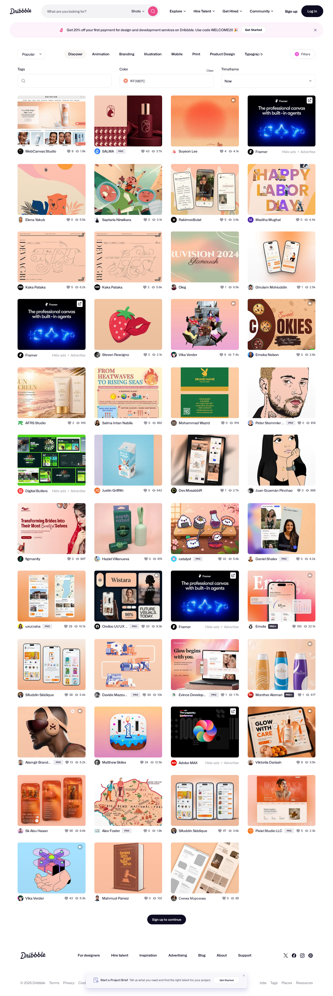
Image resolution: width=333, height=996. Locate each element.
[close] (315, 30)
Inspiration (148, 955)
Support (244, 955)
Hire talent (119, 955)
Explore (176, 11)
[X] (286, 955)
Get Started (253, 30)
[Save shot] (67, 137)
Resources (304, 983)
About (222, 955)
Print (196, 54)
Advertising (177, 955)
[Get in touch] (57, 137)
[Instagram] (302, 955)
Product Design (222, 54)
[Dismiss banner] (244, 975)
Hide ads (289, 152)
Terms (54, 983)
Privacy (69, 983)
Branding (126, 54)
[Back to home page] (20, 11)
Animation (100, 54)
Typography (254, 54)
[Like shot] (76, 137)
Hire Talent (202, 11)
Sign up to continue (166, 919)
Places (287, 983)
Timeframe (230, 69)
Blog (202, 955)
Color (123, 69)
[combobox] (84, 11)
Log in (312, 11)
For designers (89, 955)
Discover (75, 54)
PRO (120, 151)
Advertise (308, 152)
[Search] (153, 11)
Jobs (262, 983)
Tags (21, 69)
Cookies (84, 983)
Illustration (153, 54)
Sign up (291, 11)
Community (260, 11)
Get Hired (230, 11)
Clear (210, 70)
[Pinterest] (310, 955)
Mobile (177, 54)
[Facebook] (294, 955)
